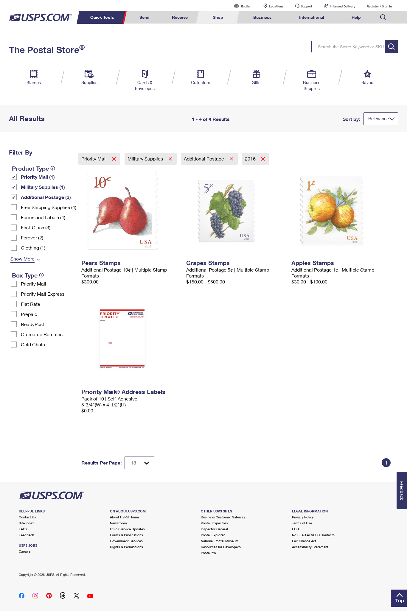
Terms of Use (302, 523)
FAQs (23, 529)
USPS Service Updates (127, 529)
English (240, 6)
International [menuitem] (311, 17)
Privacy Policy (303, 517)
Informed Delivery (342, 6)
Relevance (378, 118)
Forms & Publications (126, 535)
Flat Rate (30, 304)
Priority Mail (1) (38, 177)
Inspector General (214, 529)
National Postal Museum (219, 541)
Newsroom (118, 523)
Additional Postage (204, 158)
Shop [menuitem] (218, 17)
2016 (251, 158)
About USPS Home (124, 517)
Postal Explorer (213, 535)
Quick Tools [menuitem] (102, 17)
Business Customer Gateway (223, 517)
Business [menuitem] (262, 17)
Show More (22, 258)
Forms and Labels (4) (43, 217)
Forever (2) (32, 237)
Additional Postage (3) (46, 197)
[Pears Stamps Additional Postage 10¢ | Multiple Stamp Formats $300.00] (131, 211)
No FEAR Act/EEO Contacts (313, 535)
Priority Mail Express (42, 294)
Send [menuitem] (144, 17)
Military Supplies (146, 158)
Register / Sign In (379, 6)
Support (306, 6)
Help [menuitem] (356, 17)
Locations (276, 6)
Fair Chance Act (304, 541)
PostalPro (208, 553)
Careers (25, 551)
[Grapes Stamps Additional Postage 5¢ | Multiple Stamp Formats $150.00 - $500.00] (235, 211)
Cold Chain (33, 344)
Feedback (26, 535)
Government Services (126, 541)
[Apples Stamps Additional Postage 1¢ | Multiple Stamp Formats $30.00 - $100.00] (341, 211)
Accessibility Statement (310, 547)
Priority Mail (33, 283)
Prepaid (29, 314)
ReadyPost (32, 324)
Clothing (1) (33, 247)
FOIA (295, 529)
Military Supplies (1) (43, 187)
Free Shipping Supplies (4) (48, 207)
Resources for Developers (221, 547)
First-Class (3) (35, 227)
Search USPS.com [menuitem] (383, 17)
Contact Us (27, 517)
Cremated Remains (42, 334)
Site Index (26, 523)
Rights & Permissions (126, 547)
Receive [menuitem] (180, 17)
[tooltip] (52, 168)
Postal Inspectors (214, 523)
